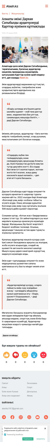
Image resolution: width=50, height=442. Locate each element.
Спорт (29, 387)
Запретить (41, 439)
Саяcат (5, 383)
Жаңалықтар (17, 13)
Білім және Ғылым (10, 391)
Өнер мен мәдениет (11, 395)
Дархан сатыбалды (10, 335)
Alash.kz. (24, 77)
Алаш (4, 387)
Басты (5, 13)
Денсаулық (32, 391)
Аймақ (30, 395)
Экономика (32, 383)
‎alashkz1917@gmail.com (12, 408)
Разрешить (27, 439)
